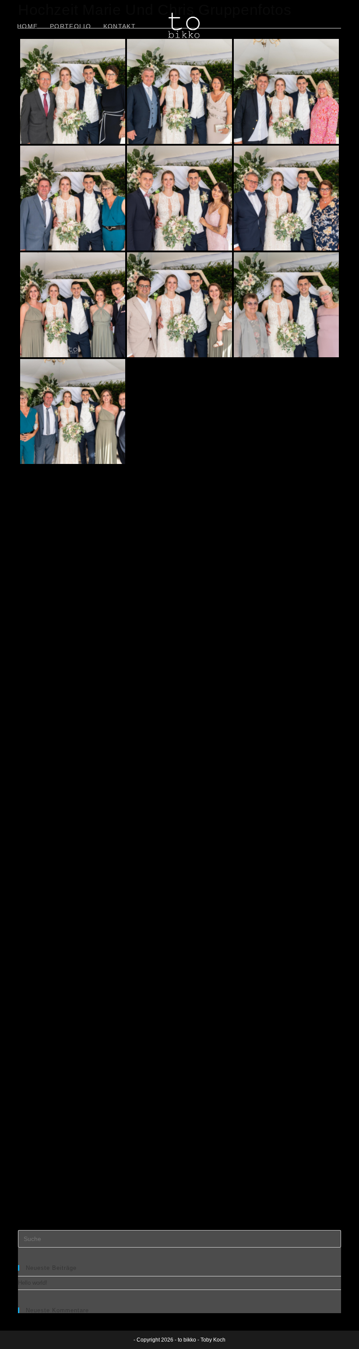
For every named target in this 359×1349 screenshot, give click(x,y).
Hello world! (32, 1282)
